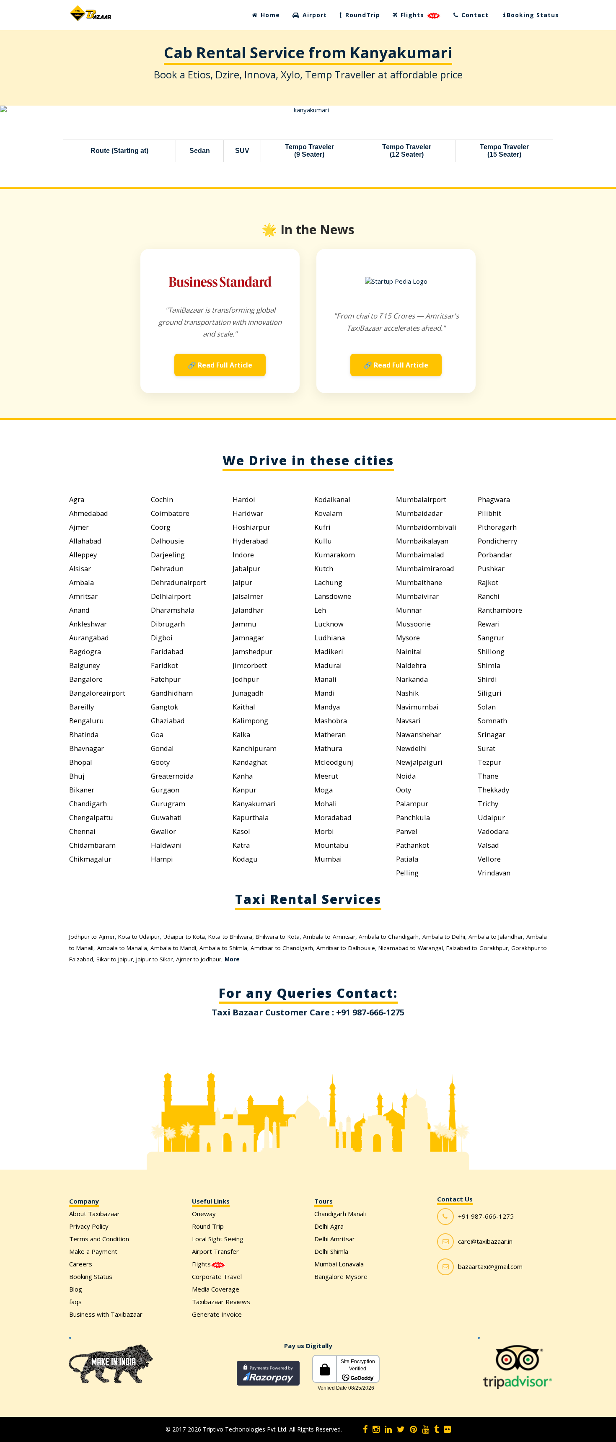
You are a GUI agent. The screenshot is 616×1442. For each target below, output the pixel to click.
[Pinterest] (413, 1429)
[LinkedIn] (388, 1429)
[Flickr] (447, 1429)
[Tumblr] (436, 1429)
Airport (313, 15)
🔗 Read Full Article (220, 365)
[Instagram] (376, 1429)
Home (269, 15)
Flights (412, 15)
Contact (474, 15)
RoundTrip (361, 15)
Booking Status (533, 15)
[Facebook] (365, 1429)
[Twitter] (401, 1429)
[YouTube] (425, 1429)
